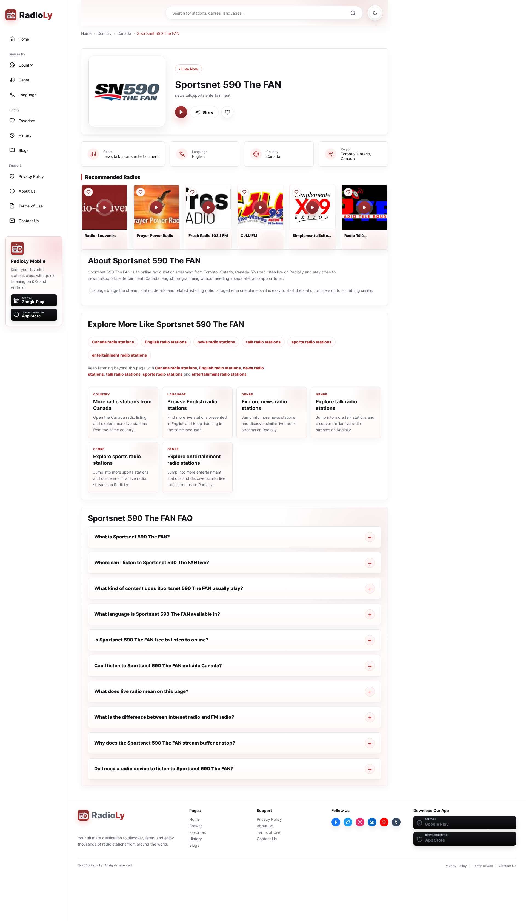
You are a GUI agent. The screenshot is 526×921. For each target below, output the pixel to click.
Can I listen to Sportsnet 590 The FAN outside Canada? (158, 665)
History (195, 838)
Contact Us (267, 838)
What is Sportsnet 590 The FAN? (132, 537)
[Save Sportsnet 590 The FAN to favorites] (227, 112)
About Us (265, 825)
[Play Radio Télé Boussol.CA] (364, 207)
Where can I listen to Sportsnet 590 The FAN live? (151, 562)
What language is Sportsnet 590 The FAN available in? (157, 614)
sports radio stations (311, 342)
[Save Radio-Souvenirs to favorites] (88, 192)
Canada (124, 33)
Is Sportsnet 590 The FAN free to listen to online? (151, 640)
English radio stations (166, 342)
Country (104, 33)
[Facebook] (335, 822)
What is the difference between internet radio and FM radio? (164, 717)
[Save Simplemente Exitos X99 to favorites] (296, 192)
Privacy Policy (269, 819)
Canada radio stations (113, 342)
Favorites (197, 832)
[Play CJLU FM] (260, 207)
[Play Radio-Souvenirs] (104, 207)
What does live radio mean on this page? (141, 691)
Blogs (194, 845)
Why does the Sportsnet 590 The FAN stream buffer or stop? (164, 743)
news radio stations (216, 342)
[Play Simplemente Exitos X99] (312, 207)
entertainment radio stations (119, 355)
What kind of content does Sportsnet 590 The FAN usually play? (168, 588)
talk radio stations (263, 342)
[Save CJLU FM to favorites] (244, 192)
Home (86, 33)
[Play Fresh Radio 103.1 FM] (208, 207)
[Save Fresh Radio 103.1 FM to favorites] (192, 192)
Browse (195, 825)
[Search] (353, 13)
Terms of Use (268, 832)
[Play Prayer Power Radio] (156, 207)
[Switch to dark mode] (375, 13)
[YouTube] (384, 822)
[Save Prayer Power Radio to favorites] (140, 192)
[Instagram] (360, 822)
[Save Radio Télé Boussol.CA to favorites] (348, 192)
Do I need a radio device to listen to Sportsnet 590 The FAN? (163, 768)
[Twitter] (348, 822)
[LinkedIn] (372, 822)
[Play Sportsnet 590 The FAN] (181, 112)
